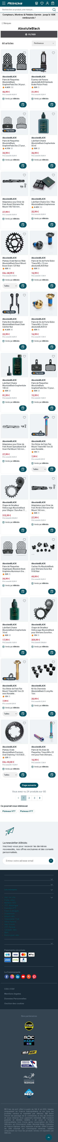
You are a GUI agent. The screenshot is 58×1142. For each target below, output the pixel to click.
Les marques (10, 889)
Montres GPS (10, 903)
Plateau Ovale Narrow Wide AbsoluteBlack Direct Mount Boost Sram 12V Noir (14, 263)
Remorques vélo (11, 935)
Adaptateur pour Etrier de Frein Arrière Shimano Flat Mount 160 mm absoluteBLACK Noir (42, 507)
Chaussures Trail (11, 919)
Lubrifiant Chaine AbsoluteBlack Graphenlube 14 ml (14, 630)
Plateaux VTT (9, 811)
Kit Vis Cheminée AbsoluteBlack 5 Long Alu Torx (42, 691)
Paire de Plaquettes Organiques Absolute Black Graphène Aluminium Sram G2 (14, 569)
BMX (6, 932)
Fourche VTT (10, 908)
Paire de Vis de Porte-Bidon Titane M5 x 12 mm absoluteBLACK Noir (43, 263)
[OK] (51, 861)
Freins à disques (11, 911)
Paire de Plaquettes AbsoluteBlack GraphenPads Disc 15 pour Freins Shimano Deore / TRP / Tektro (43, 385)
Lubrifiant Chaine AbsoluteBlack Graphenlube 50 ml (43, 143)
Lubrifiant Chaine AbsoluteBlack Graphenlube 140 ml (14, 385)
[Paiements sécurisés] (19, 957)
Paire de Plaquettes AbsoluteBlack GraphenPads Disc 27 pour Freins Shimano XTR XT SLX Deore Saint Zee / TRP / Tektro (14, 143)
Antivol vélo (9, 916)
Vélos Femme (10, 921)
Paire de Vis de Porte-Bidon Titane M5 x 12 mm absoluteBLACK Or (43, 324)
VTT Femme (9, 927)
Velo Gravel (9, 924)
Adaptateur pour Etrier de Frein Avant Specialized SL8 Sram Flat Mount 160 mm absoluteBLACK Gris (14, 446)
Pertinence (39, 43)
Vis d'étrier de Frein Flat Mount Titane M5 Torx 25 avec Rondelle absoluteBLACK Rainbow (42, 446)
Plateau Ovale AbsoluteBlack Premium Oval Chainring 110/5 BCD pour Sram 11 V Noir (13, 752)
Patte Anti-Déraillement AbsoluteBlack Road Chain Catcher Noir (13, 324)
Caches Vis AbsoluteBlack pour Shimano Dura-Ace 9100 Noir (42, 568)
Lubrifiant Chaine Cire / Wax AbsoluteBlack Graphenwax (43, 203)
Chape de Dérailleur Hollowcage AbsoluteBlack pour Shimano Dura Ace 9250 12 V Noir (42, 630)
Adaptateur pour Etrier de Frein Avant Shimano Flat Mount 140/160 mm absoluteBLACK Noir (13, 204)
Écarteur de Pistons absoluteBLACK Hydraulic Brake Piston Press (42, 82)
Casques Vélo (10, 930)
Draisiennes (9, 913)
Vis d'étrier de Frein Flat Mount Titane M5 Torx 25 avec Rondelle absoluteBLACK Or (13, 691)
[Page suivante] (39, 798)
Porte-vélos (9, 900)
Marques (7, 23)
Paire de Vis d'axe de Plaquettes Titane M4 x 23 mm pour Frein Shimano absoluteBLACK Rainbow (42, 752)
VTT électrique (11, 905)
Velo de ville (9, 897)
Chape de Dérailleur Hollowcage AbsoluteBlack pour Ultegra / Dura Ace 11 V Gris (14, 507)
